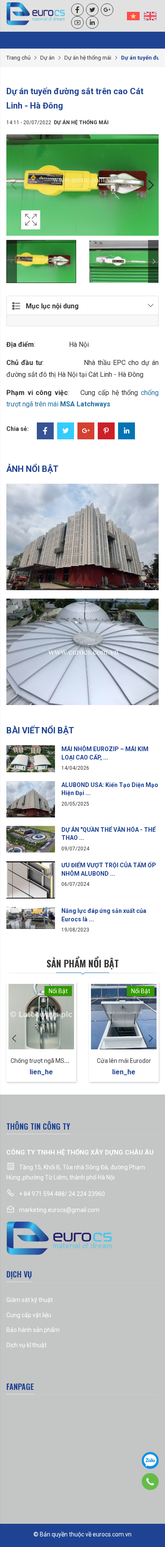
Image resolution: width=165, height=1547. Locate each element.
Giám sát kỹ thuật (29, 1299)
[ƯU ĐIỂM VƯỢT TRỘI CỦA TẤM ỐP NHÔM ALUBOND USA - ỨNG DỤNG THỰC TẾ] (30, 879)
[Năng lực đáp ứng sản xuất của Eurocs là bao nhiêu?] (30, 917)
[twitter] (92, 9)
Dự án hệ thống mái (87, 57)
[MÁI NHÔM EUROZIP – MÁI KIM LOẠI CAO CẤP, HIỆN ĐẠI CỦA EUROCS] (30, 758)
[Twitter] (65, 431)
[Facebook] (45, 431)
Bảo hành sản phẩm (33, 1329)
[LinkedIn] (126, 431)
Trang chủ (18, 57)
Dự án (47, 57)
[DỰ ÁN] (30, 838)
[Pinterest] (106, 431)
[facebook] (77, 9)
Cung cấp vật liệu (28, 1315)
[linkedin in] (92, 22)
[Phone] (150, 1481)
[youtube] (77, 22)
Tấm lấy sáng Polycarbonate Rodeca (59, 1060)
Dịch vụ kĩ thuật (26, 1345)
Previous (14, 185)
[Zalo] (150, 1460)
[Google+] (85, 431)
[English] (150, 15)
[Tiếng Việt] (133, 15)
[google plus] (107, 9)
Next (150, 185)
